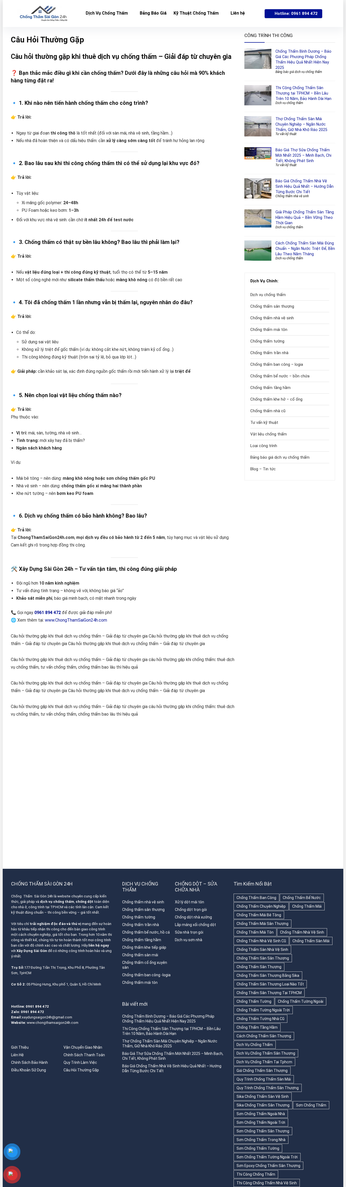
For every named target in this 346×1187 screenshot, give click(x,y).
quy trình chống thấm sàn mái (264, 1079)
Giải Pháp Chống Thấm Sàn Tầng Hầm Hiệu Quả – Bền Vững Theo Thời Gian (304, 217)
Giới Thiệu (20, 1047)
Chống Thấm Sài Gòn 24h (32, 896)
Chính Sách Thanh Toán (84, 1055)
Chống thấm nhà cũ (267, 410)
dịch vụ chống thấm (255, 1044)
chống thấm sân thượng (259, 967)
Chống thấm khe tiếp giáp (144, 947)
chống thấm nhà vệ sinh (302, 932)
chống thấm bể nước (302, 898)
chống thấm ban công (256, 898)
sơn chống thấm (311, 1105)
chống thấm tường (254, 1001)
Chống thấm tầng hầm (270, 387)
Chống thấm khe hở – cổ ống (276, 399)
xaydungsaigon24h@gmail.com (47, 1017)
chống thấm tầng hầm (257, 1027)
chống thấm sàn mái (311, 941)
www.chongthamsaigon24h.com (52, 1023)
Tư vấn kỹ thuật (286, 134)
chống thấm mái (307, 906)
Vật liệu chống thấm (268, 434)
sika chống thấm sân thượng (263, 1105)
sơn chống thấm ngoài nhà (261, 1114)
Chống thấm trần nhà (269, 352)
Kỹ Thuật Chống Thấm (196, 13)
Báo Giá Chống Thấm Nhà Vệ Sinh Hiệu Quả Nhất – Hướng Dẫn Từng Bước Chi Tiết (304, 186)
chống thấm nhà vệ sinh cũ (261, 941)
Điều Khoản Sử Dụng (28, 1070)
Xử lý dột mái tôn (189, 902)
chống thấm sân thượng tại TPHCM (269, 993)
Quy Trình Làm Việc (80, 1062)
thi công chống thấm (256, 1174)
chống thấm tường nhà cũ (260, 1019)
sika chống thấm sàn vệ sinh (263, 1096)
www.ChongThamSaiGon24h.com (76, 620)
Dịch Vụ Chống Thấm (107, 13)
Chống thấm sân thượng (272, 306)
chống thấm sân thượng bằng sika (268, 975)
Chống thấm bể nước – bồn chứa (280, 376)
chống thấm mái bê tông (259, 915)
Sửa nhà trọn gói (189, 932)
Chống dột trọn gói (191, 909)
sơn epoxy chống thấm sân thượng (268, 1165)
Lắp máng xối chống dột (195, 925)
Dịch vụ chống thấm (289, 103)
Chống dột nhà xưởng (193, 917)
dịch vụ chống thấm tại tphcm (264, 1062)
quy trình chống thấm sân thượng (268, 1088)
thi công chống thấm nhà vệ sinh (267, 1183)
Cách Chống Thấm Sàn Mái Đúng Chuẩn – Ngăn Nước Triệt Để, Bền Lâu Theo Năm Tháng (305, 248)
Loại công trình (263, 445)
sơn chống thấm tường (258, 1148)
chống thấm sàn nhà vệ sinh (262, 949)
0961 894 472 (47, 612)
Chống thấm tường (267, 341)
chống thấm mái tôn (255, 932)
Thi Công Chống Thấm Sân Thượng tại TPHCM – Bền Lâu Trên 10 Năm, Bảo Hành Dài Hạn (303, 93)
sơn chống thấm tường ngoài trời (267, 1157)
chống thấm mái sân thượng (262, 923)
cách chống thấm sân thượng (264, 1036)
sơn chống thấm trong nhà (261, 1140)
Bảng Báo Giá (153, 13)
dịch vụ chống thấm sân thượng (266, 1053)
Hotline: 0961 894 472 (296, 13)
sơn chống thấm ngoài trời (261, 1122)
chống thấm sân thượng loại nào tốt (270, 984)
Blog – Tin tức (263, 469)
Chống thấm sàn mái (140, 955)
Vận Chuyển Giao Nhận (83, 1047)
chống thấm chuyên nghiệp (261, 906)
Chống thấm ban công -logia (146, 975)
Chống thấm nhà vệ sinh (292, 196)
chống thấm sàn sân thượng (263, 958)
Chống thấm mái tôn (268, 329)
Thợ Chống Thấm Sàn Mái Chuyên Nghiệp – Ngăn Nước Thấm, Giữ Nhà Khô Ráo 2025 (301, 124)
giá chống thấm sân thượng (262, 1070)
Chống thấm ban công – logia (276, 364)
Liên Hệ (17, 1055)
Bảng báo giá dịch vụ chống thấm (298, 72)
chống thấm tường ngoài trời (263, 1010)
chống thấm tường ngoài (300, 1001)
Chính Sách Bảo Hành (29, 1062)
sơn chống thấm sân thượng (263, 1131)
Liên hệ (238, 13)
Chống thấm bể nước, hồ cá (146, 932)
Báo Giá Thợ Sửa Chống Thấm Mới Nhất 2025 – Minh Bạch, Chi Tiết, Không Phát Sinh (303, 155)
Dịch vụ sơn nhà (188, 940)
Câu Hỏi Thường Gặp (81, 1070)
